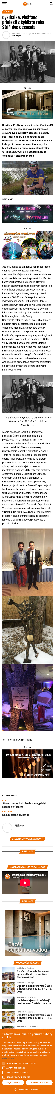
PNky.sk (17, 36)
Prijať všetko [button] (13, 1082)
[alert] (27, 1061)
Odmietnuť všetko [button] (39, 1082)
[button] (27, 1089)
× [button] (52, 1032)
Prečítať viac (8, 1058)
